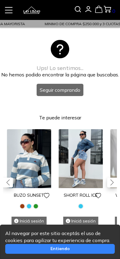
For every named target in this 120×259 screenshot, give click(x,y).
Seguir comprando (60, 90)
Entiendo (60, 248)
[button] (112, 182)
